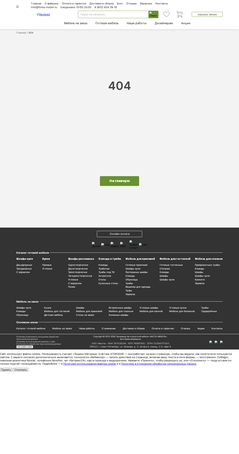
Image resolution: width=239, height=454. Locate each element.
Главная (36, 3)
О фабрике (52, 3)
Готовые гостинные (171, 265)
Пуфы (129, 290)
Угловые (47, 268)
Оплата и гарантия (74, 3)
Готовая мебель (107, 23)
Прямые (47, 265)
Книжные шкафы (118, 315)
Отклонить (20, 369)
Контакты (161, 3)
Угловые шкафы (149, 307)
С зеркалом (23, 272)
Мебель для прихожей (140, 259)
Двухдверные (24, 265)
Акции (185, 23)
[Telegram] (221, 342)
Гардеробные (209, 311)
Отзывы (131, 3)
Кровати (200, 279)
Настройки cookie (25, 347)
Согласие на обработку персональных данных (38, 344)
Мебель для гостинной (175, 259)
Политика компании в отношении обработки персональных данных (37, 338)
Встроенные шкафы (120, 307)
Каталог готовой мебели (30, 328)
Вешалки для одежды (138, 287)
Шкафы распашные (81, 259)
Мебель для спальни (209, 259)
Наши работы (137, 23)
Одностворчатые (78, 265)
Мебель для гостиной (57, 311)
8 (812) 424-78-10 (106, 7)
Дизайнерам (164, 23)
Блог (120, 3)
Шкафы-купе (133, 268)
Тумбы (129, 283)
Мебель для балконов (182, 311)
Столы (102, 279)
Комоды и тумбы (109, 259)
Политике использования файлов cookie (89, 363)
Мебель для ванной (151, 311)
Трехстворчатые (77, 272)
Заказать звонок (207, 14)
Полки (71, 287)
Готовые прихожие (137, 265)
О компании (109, 328)
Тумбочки (103, 268)
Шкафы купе (24, 259)
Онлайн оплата (120, 233)
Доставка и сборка (101, 3)
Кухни (46, 259)
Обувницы (132, 279)
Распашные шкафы (137, 272)
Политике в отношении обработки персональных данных (158, 363)
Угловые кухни (177, 307)
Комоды (103, 265)
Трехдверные (24, 268)
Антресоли (104, 276)
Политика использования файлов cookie (35, 341)
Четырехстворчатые (80, 276)
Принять (6, 369)
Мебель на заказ (75, 23)
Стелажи (165, 268)
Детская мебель (53, 315)
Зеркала (130, 294)
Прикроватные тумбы (207, 265)
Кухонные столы (108, 283)
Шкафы (164, 276)
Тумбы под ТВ (106, 272)
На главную (119, 181)
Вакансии (146, 3)
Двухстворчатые (78, 268)
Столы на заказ (85, 315)
